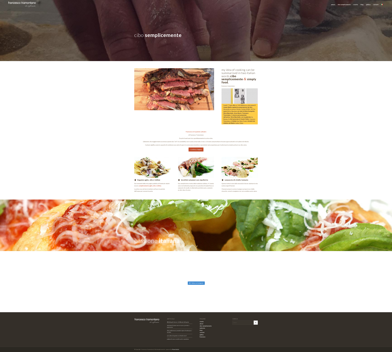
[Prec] (139, 89)
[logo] (22, 4)
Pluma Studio (175, 349)
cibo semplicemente (206, 326)
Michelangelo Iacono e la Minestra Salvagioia (178, 322)
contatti (202, 332)
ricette (202, 321)
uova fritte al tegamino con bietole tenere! (177, 335)
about (201, 324)
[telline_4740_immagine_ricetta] (152, 167)
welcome (202, 328)
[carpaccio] (240, 167)
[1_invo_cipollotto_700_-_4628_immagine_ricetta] (196, 167)
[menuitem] (333, 4)
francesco (202, 337)
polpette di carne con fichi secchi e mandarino (178, 339)
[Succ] (209, 89)
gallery (202, 335)
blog (201, 330)
